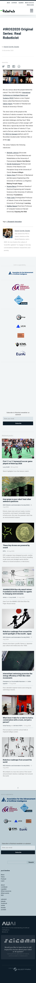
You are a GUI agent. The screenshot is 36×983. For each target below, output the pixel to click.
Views (3, 877)
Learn (2, 881)
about (8, 2)
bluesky (3, 907)
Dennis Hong (11, 175)
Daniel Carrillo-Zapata (11, 47)
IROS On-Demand (11, 134)
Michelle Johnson (13, 153)
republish (21, 2)
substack (4, 899)
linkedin (3, 901)
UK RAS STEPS (17, 725)
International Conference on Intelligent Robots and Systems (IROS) (16, 95)
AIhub (4, 597)
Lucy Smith (6, 467)
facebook (4, 903)
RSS (2, 895)
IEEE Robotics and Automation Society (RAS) (16, 505)
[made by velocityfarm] (19, 969)
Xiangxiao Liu (7, 681)
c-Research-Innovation (14, 222)
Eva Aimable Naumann (18, 681)
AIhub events (30, 5)
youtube (3, 909)
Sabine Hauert (7, 104)
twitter (3, 905)
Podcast (3, 879)
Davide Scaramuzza (13, 164)
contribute (14, 2)
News (2, 875)
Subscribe (18, 423)
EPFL (4, 551)
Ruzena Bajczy (11, 186)
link (8, 140)
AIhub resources (29, 2)
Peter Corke (11, 198)
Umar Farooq (7, 725)
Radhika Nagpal (12, 206)
